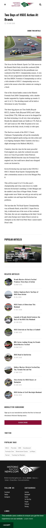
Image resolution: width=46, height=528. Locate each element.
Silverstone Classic (22, 451)
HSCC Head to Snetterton (22, 354)
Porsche (13, 448)
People (26, 501)
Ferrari (7, 455)
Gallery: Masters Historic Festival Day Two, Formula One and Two (27, 368)
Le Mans (32, 451)
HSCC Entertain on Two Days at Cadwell (27, 329)
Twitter (6, 494)
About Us (34, 478)
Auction (27, 492)
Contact (7, 480)
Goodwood (27, 448)
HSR (19, 448)
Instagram (7, 497)
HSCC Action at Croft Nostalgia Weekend (28, 392)
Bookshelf (27, 494)
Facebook (7, 492)
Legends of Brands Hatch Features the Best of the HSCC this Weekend (27, 318)
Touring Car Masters (18, 455)
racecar (29, 478)
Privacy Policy (13, 480)
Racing (26, 506)
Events (26, 497)
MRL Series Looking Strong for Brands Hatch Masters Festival (27, 343)
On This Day (28, 499)
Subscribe (23, 422)
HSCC (7, 448)
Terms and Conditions (23, 480)
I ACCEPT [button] (6, 525)
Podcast (27, 504)
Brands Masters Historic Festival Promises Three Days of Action (25, 280)
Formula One (9, 451)
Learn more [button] (28, 519)
